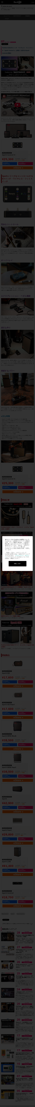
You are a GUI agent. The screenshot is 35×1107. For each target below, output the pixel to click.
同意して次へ (17, 563)
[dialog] (17, 553)
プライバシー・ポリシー (17, 556)
